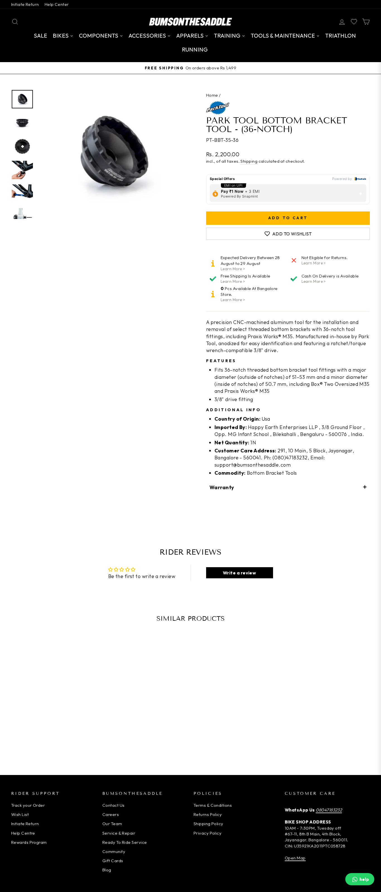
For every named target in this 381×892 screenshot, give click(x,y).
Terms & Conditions (213, 805)
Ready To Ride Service (124, 842)
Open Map (295, 858)
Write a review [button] (239, 573)
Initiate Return (25, 4)
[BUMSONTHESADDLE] (190, 21)
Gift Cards (112, 860)
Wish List (20, 814)
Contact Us (113, 805)
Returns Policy (208, 814)
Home (212, 95)
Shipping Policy (208, 823)
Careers (110, 814)
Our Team (112, 823)
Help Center (57, 4)
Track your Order (28, 805)
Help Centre (23, 833)
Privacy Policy (207, 833)
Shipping (248, 161)
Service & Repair (118, 833)
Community (113, 851)
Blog (106, 869)
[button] (288, 487)
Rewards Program (29, 842)
